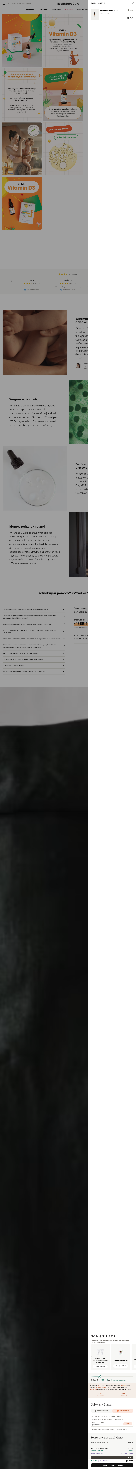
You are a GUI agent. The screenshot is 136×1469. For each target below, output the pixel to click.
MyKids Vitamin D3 (109, 10)
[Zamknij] (133, 3)
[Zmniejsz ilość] (102, 18)
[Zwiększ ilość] (114, 18)
